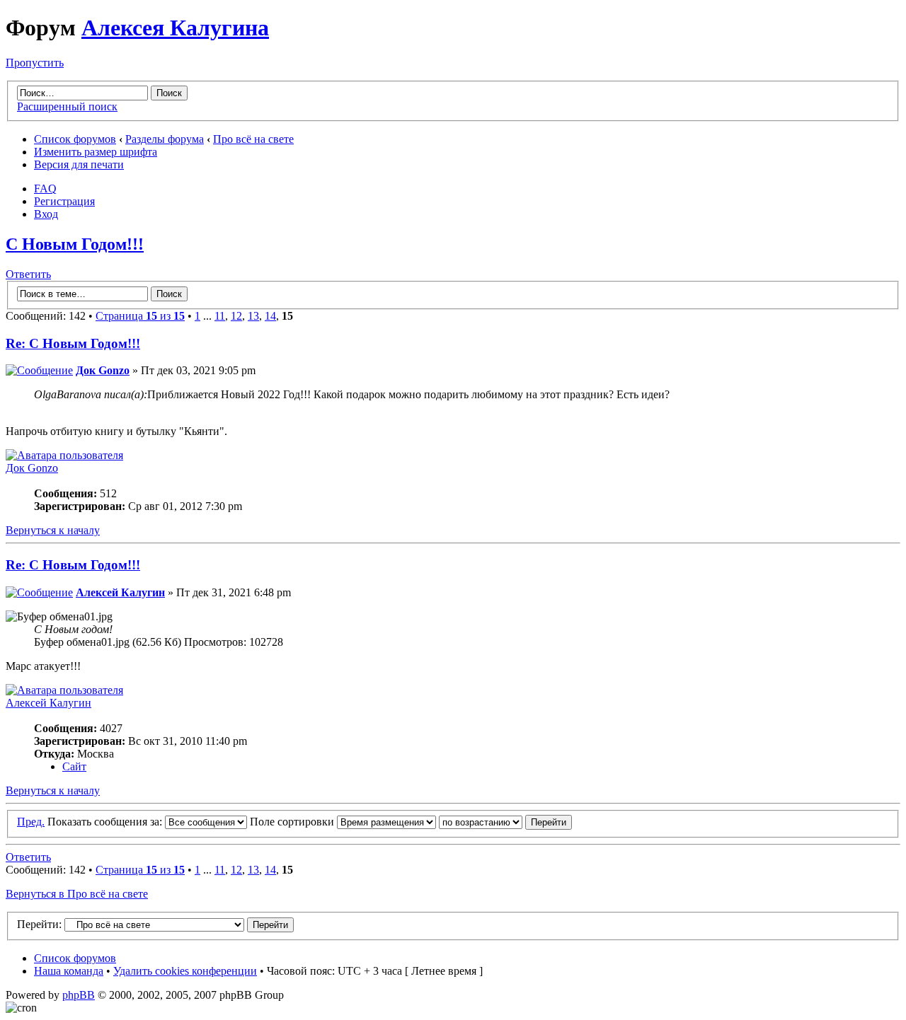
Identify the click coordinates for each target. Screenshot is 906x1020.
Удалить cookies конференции (185, 971)
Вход (46, 214)
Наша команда (68, 971)
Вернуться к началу (53, 530)
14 (270, 316)
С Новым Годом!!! (75, 244)
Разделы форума (164, 139)
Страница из (140, 316)
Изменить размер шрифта (95, 152)
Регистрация (64, 201)
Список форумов (75, 139)
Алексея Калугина (175, 27)
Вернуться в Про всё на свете (77, 894)
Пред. (31, 822)
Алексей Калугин (120, 592)
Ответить (28, 274)
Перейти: (39, 924)
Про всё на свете (253, 139)
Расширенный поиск (67, 106)
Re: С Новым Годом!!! (73, 343)
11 (219, 316)
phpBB (78, 995)
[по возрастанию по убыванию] (505, 822)
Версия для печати (79, 164)
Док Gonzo (103, 370)
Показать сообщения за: (106, 822)
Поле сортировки (293, 822)
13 (253, 316)
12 (236, 316)
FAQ (45, 188)
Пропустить (35, 63)
